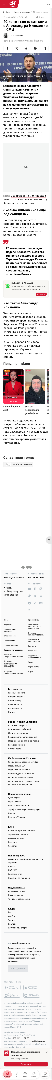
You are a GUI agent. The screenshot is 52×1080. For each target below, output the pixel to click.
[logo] (12, 4)
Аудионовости (15, 708)
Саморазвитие (15, 874)
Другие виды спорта (17, 928)
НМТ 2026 (12, 870)
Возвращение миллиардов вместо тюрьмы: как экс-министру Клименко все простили (25, 199)
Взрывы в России (16, 745)
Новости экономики (19, 794)
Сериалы (12, 846)
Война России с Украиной (22, 721)
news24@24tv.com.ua (14, 577)
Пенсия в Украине (16, 817)
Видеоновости (15, 704)
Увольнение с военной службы (23, 762)
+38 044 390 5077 (36, 577)
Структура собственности (34, 656)
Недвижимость (16, 887)
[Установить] (26, 1058)
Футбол (11, 916)
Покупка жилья (15, 895)
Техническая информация (34, 640)
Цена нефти (14, 798)
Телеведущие (9, 641)
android (12, 987)
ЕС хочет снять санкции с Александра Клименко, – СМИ (41, 12)
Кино (11, 826)
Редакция (8, 625)
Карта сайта (33, 667)
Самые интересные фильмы (21, 830)
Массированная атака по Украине (24, 741)
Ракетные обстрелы (17, 725)
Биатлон (12, 924)
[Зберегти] (45, 48)
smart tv (12, 995)
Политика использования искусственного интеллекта (10, 664)
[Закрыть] (46, 1052)
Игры (30, 672)
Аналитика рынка (16, 891)
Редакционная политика (10, 630)
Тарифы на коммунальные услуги (24, 809)
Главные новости (16, 692)
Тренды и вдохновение (19, 899)
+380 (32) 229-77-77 (20, 1038)
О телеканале (10, 636)
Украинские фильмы (18, 834)
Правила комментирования (36, 634)
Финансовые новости (18, 805)
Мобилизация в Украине (22, 758)
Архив (31, 662)
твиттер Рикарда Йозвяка (29, 40)
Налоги (11, 813)
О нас (6, 620)
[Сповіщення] (48, 4)
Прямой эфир (14, 700)
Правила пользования (13, 650)
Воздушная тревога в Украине (22, 737)
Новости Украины (22, 12)
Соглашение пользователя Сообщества (34, 626)
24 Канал (7, 12)
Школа (11, 866)
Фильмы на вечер (16, 838)
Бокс (10, 912)
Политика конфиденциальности (13, 656)
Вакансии (32, 651)
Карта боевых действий (19, 729)
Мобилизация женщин (19, 769)
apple (31, 987)
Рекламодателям (11, 645)
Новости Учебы (16, 855)
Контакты (32, 646)
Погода (11, 712)
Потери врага (14, 749)
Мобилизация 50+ (16, 766)
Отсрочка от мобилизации (20, 777)
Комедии (12, 842)
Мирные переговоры (18, 733)
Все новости (15, 689)
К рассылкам (18, 969)
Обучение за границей (19, 878)
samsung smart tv (31, 995)
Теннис (11, 920)
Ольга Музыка (16, 35)
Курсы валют (14, 802)
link (29, 588)
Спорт (11, 908)
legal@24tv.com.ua (37, 1041)
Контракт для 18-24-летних (21, 773)
